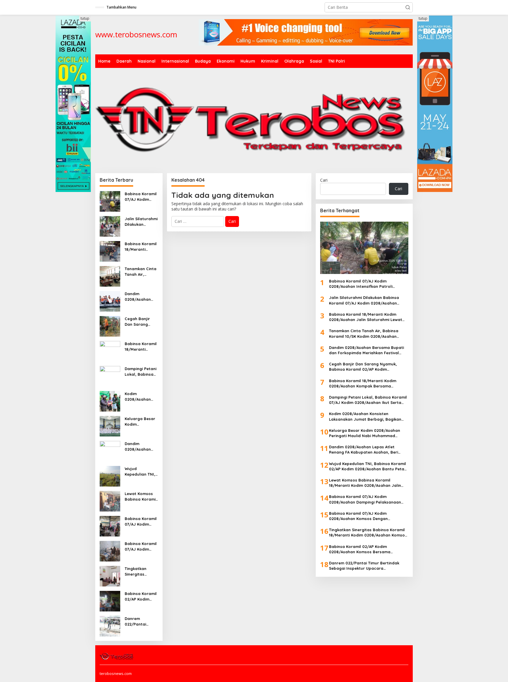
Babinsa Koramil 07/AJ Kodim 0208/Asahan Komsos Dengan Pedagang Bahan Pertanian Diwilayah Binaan (141, 546)
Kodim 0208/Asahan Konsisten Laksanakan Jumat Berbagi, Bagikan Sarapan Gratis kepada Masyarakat (140, 396)
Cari (323, 180)
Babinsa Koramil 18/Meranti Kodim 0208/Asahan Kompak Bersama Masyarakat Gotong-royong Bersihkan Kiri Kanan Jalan (141, 346)
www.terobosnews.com (136, 34)
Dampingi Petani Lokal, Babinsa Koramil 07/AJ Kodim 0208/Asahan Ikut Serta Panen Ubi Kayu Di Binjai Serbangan (141, 371)
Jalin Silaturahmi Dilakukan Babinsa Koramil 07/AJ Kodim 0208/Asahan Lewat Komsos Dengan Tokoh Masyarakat (141, 221)
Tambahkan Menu (121, 7)
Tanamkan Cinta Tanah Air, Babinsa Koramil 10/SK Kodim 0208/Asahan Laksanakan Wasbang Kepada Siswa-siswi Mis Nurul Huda (141, 271)
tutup (85, 18)
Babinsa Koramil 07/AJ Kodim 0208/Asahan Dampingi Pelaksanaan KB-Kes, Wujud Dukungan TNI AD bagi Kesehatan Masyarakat (141, 521)
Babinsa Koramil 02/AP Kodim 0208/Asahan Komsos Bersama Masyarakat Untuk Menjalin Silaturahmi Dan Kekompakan (141, 596)
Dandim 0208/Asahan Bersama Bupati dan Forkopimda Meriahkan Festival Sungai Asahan (141, 296)
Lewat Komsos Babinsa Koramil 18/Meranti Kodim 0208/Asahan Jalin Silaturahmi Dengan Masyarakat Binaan (141, 496)
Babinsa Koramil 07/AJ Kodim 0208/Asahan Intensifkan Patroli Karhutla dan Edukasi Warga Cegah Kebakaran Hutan (141, 196)
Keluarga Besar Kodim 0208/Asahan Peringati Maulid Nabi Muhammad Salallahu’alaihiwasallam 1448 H (141, 421)
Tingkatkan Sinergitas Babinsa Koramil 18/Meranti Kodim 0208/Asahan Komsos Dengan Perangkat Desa (141, 571)
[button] (408, 7)
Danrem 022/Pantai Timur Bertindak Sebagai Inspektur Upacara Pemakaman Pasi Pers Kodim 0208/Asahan (141, 621)
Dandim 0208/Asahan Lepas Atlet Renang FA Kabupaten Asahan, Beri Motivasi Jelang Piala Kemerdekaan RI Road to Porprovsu (141, 446)
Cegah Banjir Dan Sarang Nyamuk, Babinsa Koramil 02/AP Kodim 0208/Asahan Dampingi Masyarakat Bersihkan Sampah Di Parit (141, 321)
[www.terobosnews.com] (117, 655)
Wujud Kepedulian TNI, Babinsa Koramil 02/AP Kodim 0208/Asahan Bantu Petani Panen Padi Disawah (141, 471)
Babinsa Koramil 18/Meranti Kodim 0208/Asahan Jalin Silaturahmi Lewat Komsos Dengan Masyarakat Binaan (141, 246)
